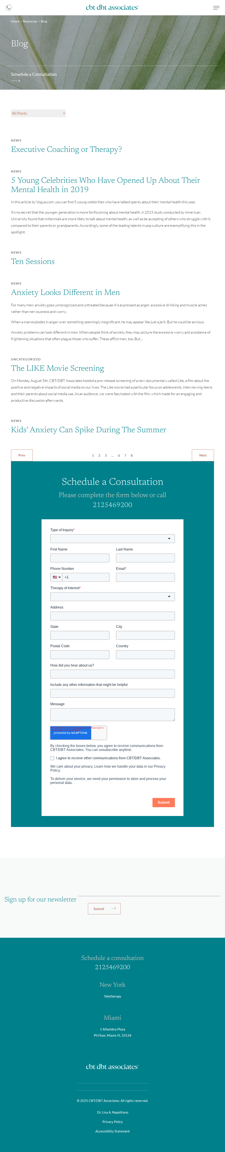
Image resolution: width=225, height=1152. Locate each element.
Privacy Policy (112, 1122)
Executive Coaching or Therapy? (66, 150)
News (16, 140)
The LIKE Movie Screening (57, 369)
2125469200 (112, 505)
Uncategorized (26, 359)
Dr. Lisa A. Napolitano (112, 1112)
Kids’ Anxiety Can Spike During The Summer (88, 430)
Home (15, 21)
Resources (30, 21)
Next (203, 455)
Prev (21, 455)
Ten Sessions (33, 262)
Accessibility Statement (112, 1131)
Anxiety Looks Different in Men (65, 293)
